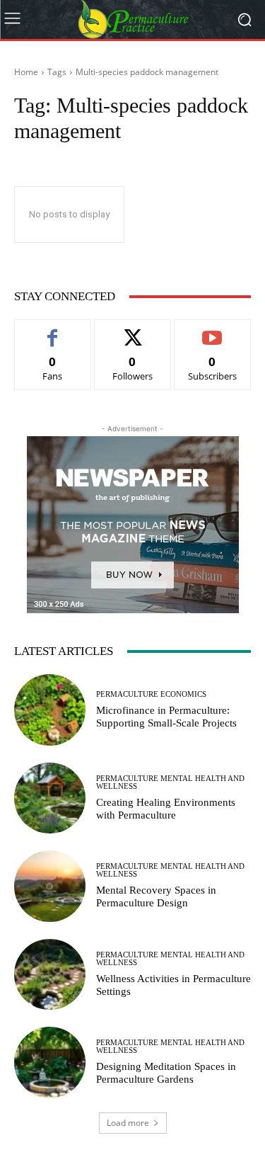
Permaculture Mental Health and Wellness (170, 782)
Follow (132, 330)
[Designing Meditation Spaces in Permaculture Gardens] (50, 1062)
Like (53, 330)
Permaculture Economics (151, 694)
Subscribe (212, 330)
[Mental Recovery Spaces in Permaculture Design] (50, 886)
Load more (128, 1123)
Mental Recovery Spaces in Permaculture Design (156, 896)
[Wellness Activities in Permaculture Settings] (50, 974)
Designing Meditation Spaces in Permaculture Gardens (166, 1073)
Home (26, 72)
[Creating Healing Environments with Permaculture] (50, 798)
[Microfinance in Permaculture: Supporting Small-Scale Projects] (50, 710)
